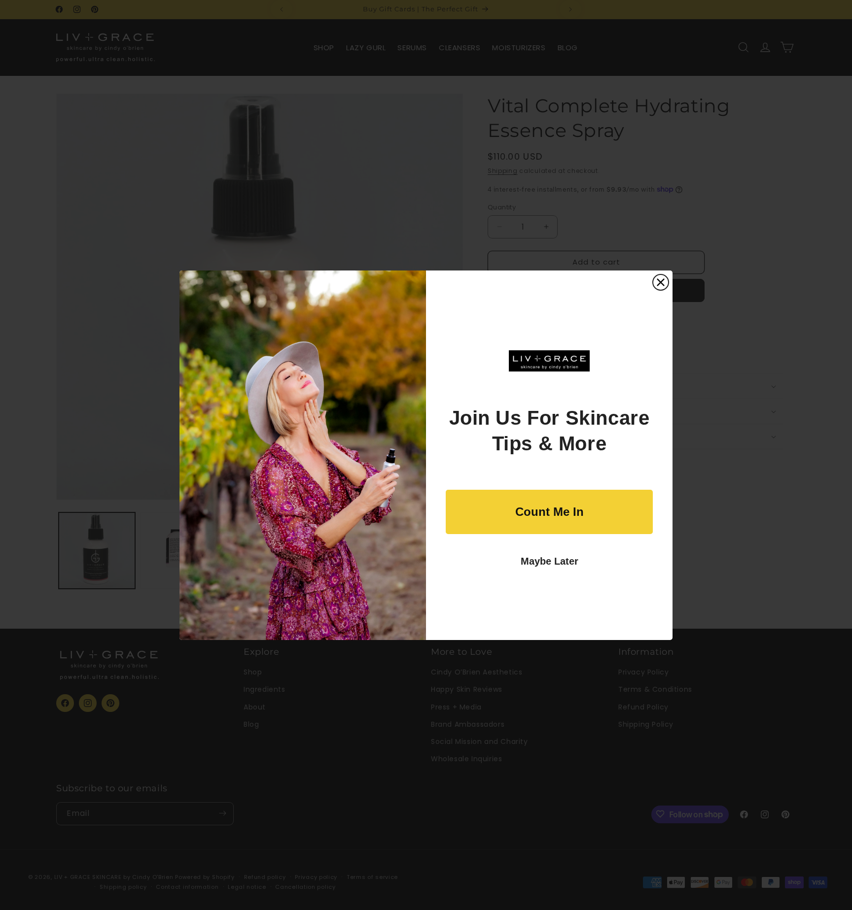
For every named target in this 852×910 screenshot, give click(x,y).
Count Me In (549, 511)
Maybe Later (549, 561)
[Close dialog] (661, 282)
